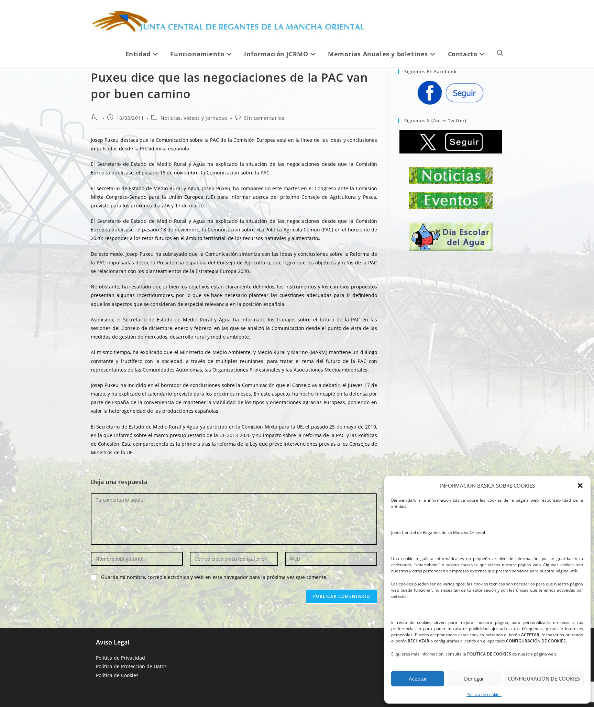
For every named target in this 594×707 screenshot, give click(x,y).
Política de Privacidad (120, 657)
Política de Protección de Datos (131, 666)
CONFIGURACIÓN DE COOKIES (544, 678)
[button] (580, 485)
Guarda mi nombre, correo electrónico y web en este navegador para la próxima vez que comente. (214, 577)
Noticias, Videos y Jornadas (194, 118)
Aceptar (418, 678)
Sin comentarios (264, 118)
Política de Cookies (117, 675)
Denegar (474, 678)
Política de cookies (484, 694)
